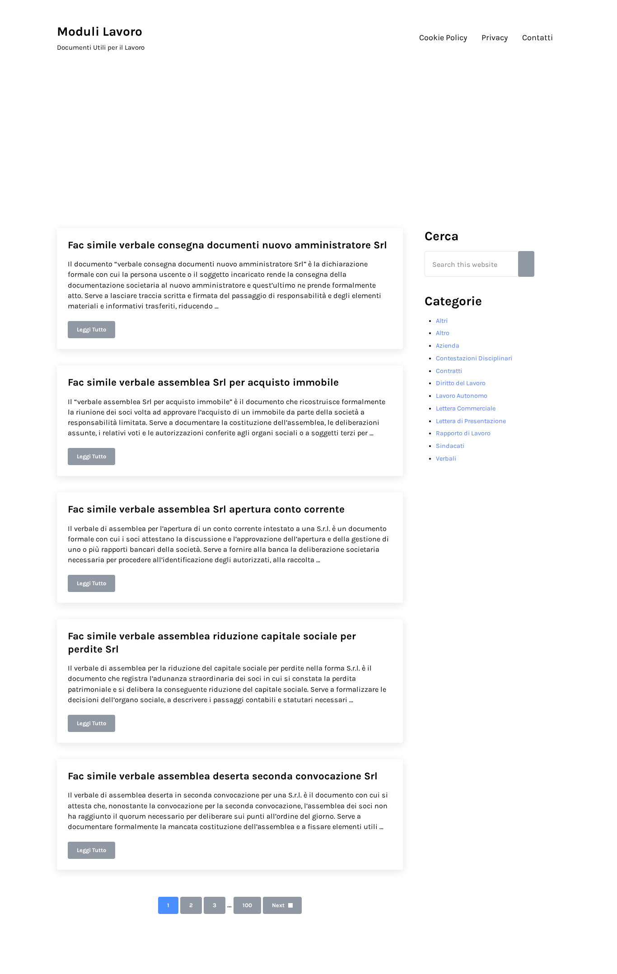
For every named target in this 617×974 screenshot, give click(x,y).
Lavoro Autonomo (461, 396)
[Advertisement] (308, 136)
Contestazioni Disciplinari (474, 358)
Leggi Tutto (96, 331)
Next (278, 905)
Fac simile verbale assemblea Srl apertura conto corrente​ (206, 509)
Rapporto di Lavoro (463, 433)
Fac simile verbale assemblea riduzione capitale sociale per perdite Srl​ (212, 642)
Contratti (449, 371)
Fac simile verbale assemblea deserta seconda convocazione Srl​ (223, 776)
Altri (442, 321)
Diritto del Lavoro (461, 383)
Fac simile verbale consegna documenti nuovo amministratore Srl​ (227, 245)
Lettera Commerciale (465, 408)
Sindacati (450, 446)
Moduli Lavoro (99, 31)
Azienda (447, 346)
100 (251, 907)
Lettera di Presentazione (471, 421)
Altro (442, 333)
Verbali (446, 458)
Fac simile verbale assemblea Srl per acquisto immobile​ (203, 382)
